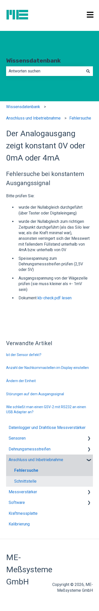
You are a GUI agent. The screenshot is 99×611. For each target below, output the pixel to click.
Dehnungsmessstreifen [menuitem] (30, 449)
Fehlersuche (80, 118)
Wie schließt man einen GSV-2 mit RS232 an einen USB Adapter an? (46, 409)
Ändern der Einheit (21, 381)
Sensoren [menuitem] (17, 438)
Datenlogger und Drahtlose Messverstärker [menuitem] (47, 427)
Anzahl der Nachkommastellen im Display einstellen (47, 368)
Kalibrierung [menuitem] (19, 524)
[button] (89, 438)
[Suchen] (88, 71)
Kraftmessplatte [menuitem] (23, 513)
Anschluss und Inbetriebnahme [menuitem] (36, 459)
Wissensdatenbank (33, 60)
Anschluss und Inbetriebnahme (33, 118)
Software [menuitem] (17, 502)
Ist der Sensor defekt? (23, 355)
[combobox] (44, 71)
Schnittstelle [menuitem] (25, 481)
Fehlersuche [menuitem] (26, 470)
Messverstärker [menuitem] (23, 491)
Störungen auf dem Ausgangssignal (35, 394)
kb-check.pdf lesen (55, 297)
